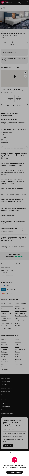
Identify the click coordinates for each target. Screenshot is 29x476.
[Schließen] (27, 453)
